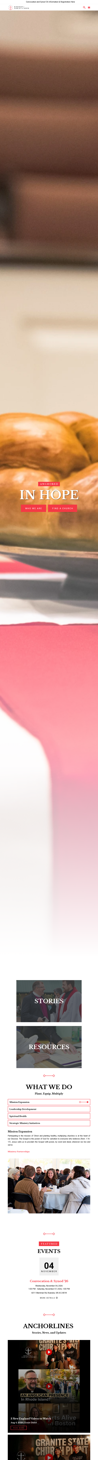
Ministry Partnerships (19, 1151)
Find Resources (33, 1051)
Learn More (31, 1002)
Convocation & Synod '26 (49, 1281)
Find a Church (62, 508)
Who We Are (33, 508)
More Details (47, 1298)
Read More (18, 1428)
